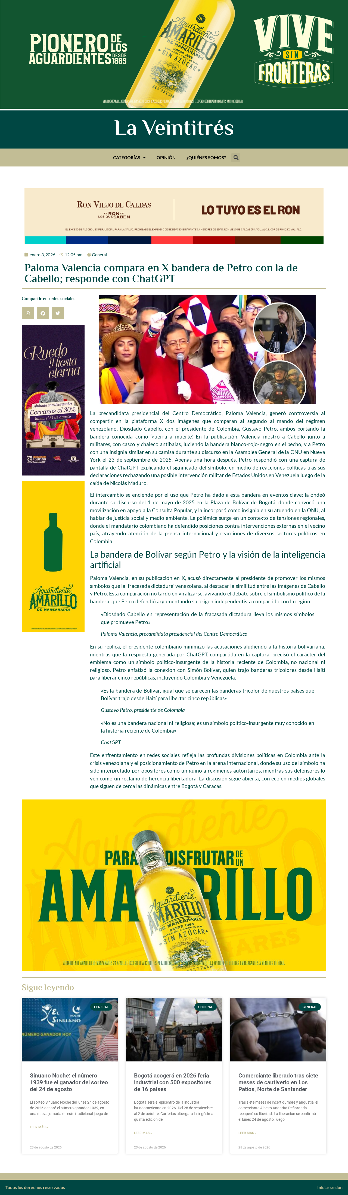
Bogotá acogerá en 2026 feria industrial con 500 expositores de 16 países (173, 1082)
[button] (235, 157)
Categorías (126, 157)
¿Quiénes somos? (206, 157)
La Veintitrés (174, 129)
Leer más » (39, 1127)
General (99, 254)
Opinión (166, 157)
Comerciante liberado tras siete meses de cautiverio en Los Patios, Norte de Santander (278, 1082)
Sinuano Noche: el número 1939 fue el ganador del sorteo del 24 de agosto (69, 1082)
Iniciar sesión (330, 1187)
